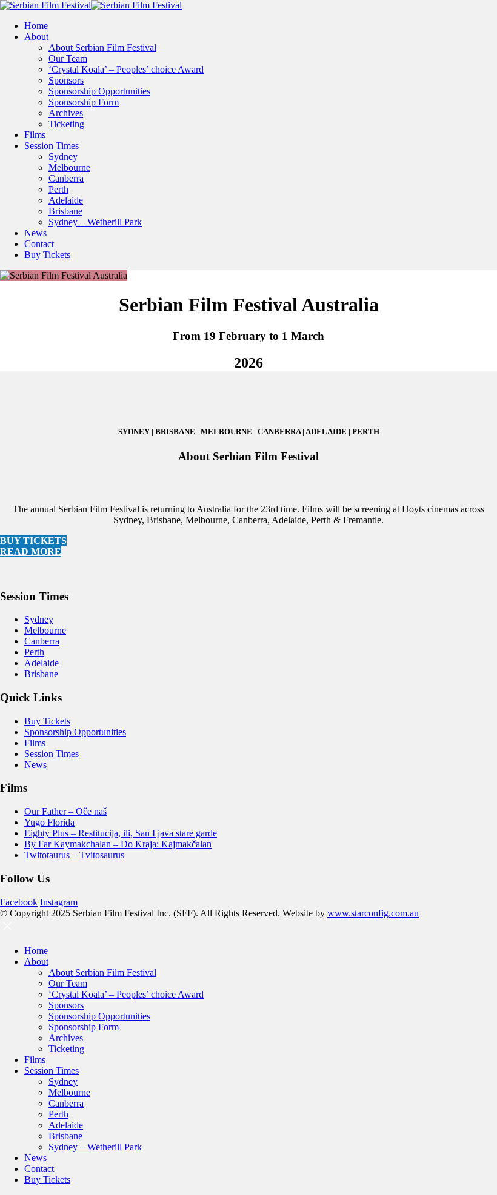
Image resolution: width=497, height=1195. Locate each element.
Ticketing (66, 124)
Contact (39, 244)
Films (34, 135)
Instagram (59, 902)
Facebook (19, 902)
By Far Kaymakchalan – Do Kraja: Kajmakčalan (118, 844)
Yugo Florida (49, 822)
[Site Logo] (91, 5)
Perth (58, 189)
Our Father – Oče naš (65, 811)
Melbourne (69, 167)
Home (36, 26)
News (35, 233)
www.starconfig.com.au (373, 913)
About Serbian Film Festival (102, 47)
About (36, 36)
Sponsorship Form (83, 102)
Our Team (67, 58)
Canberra (66, 178)
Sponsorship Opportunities (99, 91)
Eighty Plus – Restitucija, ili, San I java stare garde (120, 833)
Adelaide (65, 200)
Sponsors (66, 80)
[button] (7, 930)
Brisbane (65, 211)
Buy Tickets (47, 255)
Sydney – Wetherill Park (95, 222)
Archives (65, 113)
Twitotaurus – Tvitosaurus (74, 855)
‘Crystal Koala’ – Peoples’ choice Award (126, 69)
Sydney (63, 156)
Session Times (51, 146)
